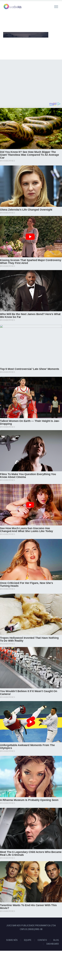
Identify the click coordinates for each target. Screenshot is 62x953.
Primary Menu (56, 7)
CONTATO (42, 940)
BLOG (56, 940)
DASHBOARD (52, 944)
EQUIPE (27, 940)
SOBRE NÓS (12, 940)
